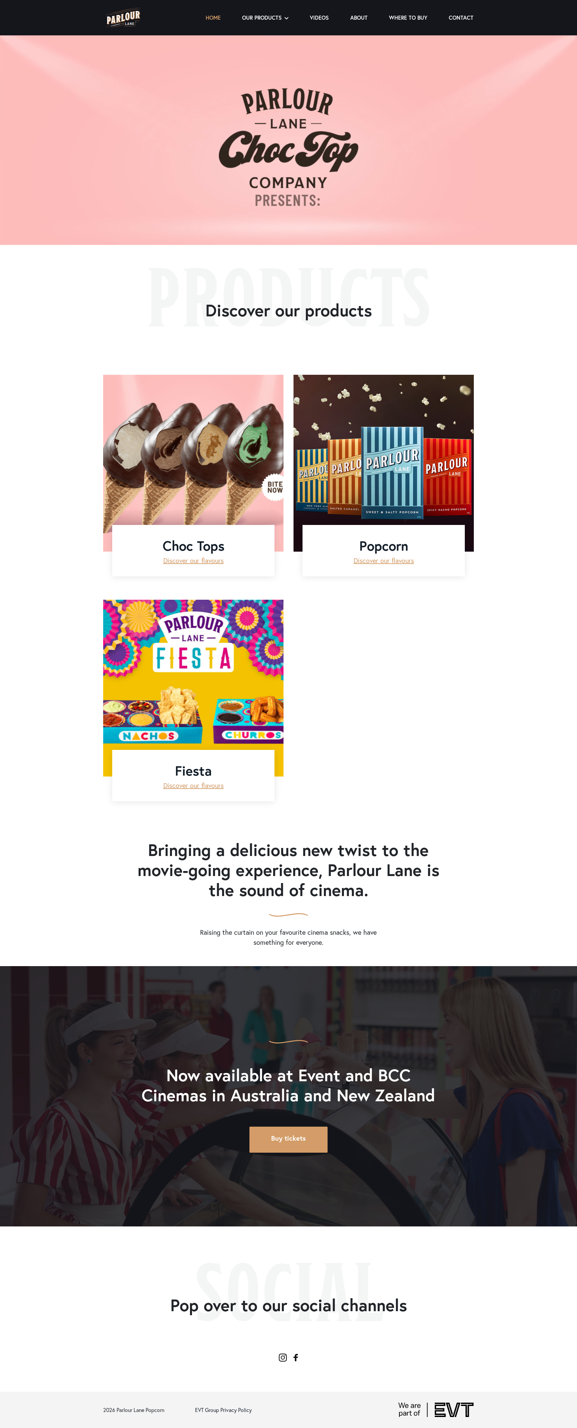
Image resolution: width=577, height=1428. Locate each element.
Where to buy (408, 17)
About (359, 17)
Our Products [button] (262, 17)
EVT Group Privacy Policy (223, 1409)
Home (213, 17)
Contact (461, 17)
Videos (319, 17)
